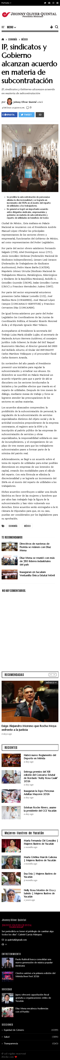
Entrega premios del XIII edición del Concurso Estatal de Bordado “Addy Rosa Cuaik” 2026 (41, 776)
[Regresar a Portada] (52, 1052)
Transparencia (11, 1043)
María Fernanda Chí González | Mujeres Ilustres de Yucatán (41, 842)
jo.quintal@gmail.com (16, 939)
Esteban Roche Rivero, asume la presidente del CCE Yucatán (40, 809)
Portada (5, 3)
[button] (7, 3)
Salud (6, 1036)
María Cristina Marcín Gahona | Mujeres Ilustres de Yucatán (40, 859)
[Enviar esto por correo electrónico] (40, 114)
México (24, 39)
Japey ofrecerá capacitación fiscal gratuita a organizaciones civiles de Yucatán (33, 997)
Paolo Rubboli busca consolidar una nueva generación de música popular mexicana (34, 962)
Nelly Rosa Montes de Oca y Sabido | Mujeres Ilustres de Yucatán (40, 893)
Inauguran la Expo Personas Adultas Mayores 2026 (39, 792)
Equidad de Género (14, 1030)
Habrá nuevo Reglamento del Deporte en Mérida (40, 757)
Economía (12, 39)
